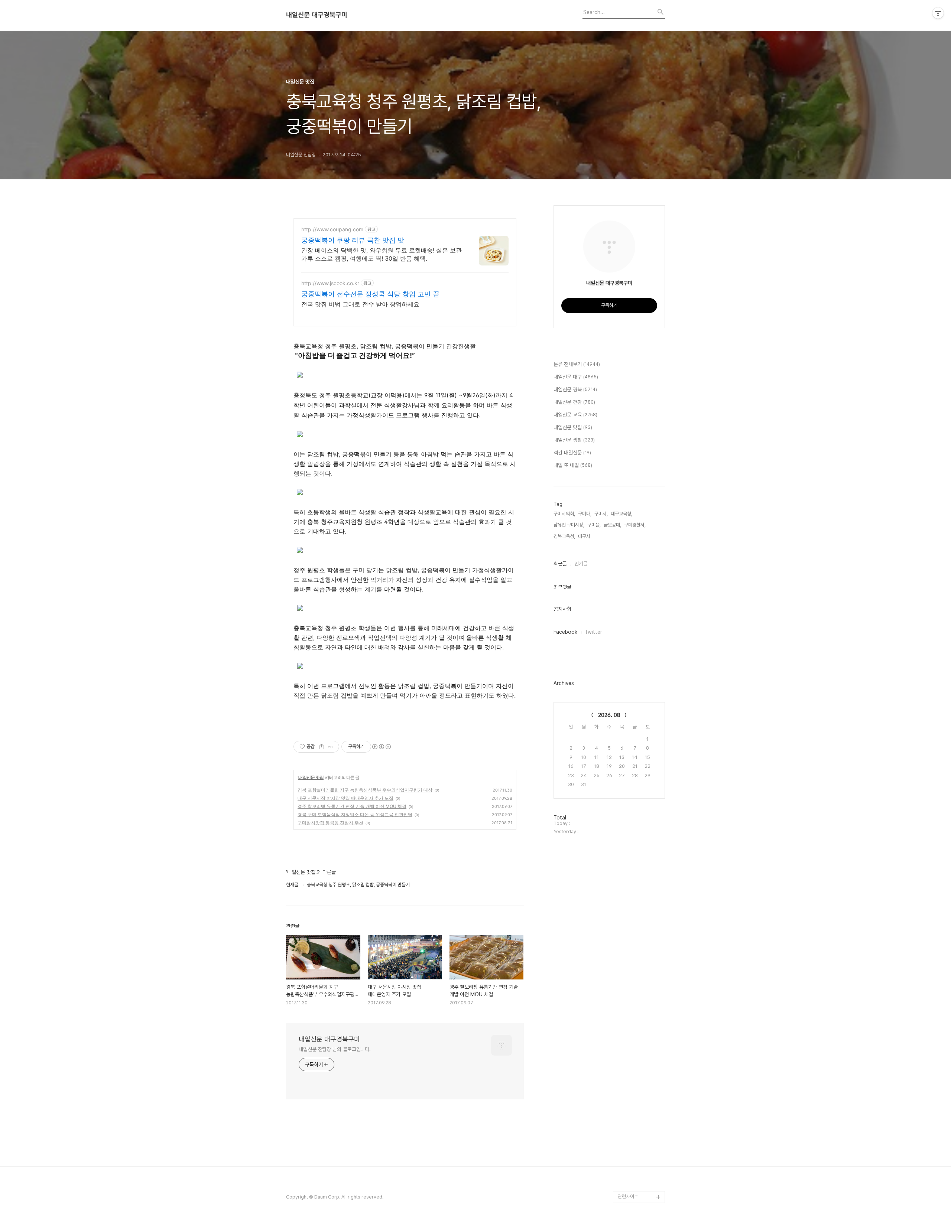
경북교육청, (564, 536)
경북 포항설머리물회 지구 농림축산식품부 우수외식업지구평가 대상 (365, 790)
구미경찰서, (635, 525)
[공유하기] (321, 746)
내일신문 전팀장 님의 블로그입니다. (335, 1049)
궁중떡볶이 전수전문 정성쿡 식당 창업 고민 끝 (370, 294)
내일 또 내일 (573, 465)
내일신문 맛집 (311, 777)
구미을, (594, 525)
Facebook (565, 632)
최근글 (560, 564)
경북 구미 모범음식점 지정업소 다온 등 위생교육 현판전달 (355, 814)
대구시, (584, 536)
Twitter (593, 632)
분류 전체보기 (577, 364)
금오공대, (612, 525)
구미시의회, (564, 513)
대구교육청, (621, 513)
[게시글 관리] (330, 746)
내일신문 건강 (574, 402)
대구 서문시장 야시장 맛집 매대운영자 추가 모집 (345, 798)
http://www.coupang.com (332, 229)
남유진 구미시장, (569, 525)
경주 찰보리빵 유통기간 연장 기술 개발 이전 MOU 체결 (352, 806)
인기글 (581, 564)
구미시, (601, 513)
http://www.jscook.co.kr (330, 283)
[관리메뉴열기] (938, 13)
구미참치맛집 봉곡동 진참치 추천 (330, 822)
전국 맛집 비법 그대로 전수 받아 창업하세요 (360, 304)
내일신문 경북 (575, 389)
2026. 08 (609, 715)
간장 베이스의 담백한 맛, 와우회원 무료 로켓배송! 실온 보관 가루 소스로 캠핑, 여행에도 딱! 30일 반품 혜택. (381, 254)
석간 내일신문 (572, 453)
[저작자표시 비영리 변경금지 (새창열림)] (381, 747)
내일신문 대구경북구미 (316, 15)
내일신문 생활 (574, 440)
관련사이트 (628, 1196)
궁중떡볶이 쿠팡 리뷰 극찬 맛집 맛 (352, 240)
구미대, (584, 513)
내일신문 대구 (576, 377)
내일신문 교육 (575, 415)
